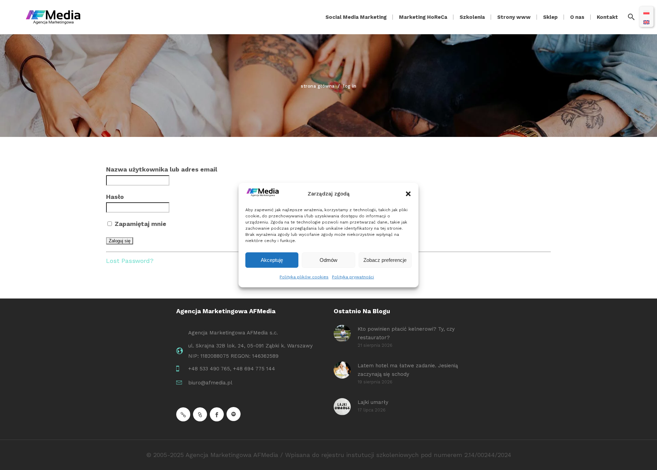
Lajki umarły (373, 402)
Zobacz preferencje (385, 260)
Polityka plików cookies (304, 277)
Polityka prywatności (353, 277)
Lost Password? (130, 260)
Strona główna (318, 86)
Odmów (328, 260)
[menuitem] (646, 12)
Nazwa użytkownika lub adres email (161, 169)
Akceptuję (272, 260)
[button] (408, 194)
